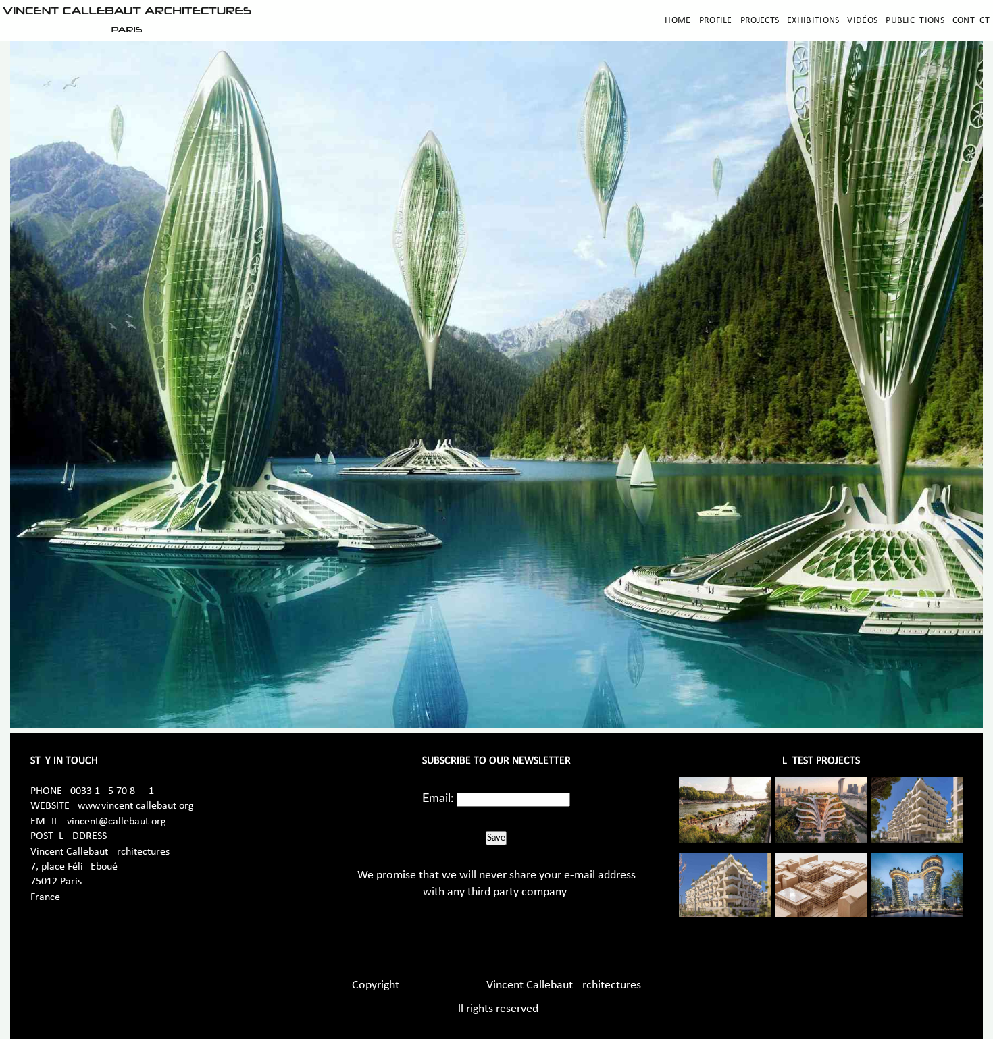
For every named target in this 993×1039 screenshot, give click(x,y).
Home (677, 21)
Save (496, 838)
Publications (915, 21)
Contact (971, 21)
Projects (759, 21)
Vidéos (862, 21)
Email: (438, 799)
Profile (715, 21)
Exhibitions (813, 21)
